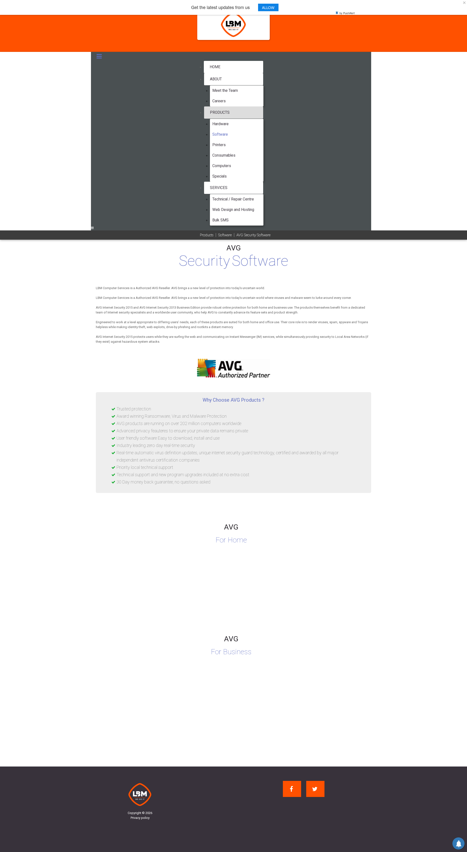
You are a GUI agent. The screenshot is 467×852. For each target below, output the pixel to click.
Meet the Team (225, 90)
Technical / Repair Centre (233, 199)
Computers (221, 166)
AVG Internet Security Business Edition (135, 704)
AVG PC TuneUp (300, 592)
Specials (219, 176)
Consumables (223, 155)
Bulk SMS (220, 220)
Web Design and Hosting (233, 210)
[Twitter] (315, 789)
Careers (219, 101)
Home (215, 67)
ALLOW (268, 7)
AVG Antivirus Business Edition (221, 704)
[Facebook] (292, 789)
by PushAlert (347, 13)
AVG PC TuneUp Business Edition (318, 704)
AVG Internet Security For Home (128, 592)
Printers (219, 145)
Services (218, 188)
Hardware (220, 124)
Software (220, 134)
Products (220, 112)
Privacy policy (140, 818)
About (216, 79)
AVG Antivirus (202, 592)
